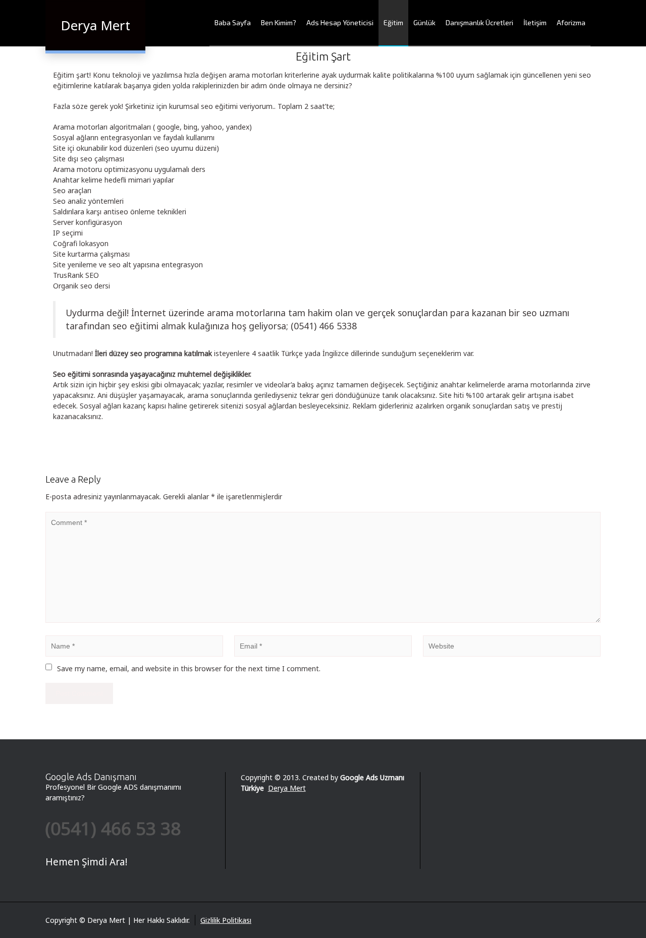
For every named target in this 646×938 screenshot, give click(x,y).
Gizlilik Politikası (225, 920)
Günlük (424, 22)
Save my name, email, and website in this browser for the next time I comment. (188, 668)
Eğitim (393, 22)
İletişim (535, 22)
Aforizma (571, 22)
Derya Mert (287, 788)
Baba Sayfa (232, 22)
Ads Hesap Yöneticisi (339, 22)
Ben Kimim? (278, 22)
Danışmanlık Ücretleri (479, 22)
